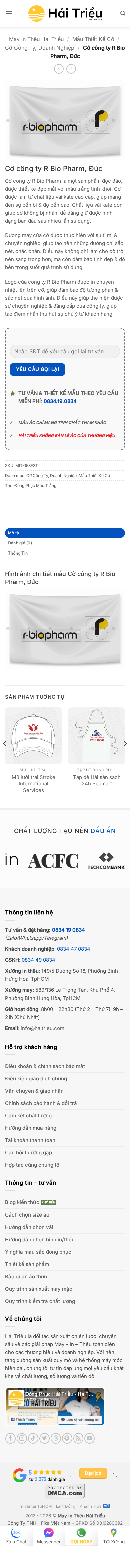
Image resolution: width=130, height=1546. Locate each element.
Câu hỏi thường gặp (28, 1152)
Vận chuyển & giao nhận (34, 1091)
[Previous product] (71, 69)
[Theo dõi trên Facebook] (10, 1438)
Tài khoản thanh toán (30, 1140)
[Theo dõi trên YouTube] (89, 1438)
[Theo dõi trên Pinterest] (67, 1438)
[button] (9, 13)
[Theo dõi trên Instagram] (22, 1438)
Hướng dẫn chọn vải (29, 1227)
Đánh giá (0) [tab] (20, 542)
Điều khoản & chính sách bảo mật (45, 1066)
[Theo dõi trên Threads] (56, 1438)
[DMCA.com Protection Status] (65, 1490)
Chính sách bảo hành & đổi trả (41, 1103)
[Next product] (59, 69)
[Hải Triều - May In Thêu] (65, 13)
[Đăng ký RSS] (78, 1438)
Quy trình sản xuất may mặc (38, 1289)
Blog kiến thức (22, 1202)
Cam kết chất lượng (28, 1115)
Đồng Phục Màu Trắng (35, 485)
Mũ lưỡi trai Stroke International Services (33, 783)
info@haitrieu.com (42, 1028)
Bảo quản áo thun (26, 1276)
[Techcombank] (65, 860)
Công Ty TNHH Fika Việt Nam (38, 1523)
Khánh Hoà (90, 1506)
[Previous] (5, 757)
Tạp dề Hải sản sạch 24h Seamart (97, 780)
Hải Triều (15, 1336)
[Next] (125, 757)
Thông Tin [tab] (18, 553)
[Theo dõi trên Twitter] (44, 1438)
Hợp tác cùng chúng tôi (33, 1165)
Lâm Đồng (66, 1506)
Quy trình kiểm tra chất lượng (40, 1301)
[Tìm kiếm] (122, 13)
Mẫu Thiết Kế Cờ (93, 39)
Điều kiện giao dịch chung (36, 1078)
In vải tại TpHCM (36, 1506)
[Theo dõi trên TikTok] (33, 1438)
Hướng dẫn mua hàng (30, 1128)
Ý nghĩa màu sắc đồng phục (38, 1252)
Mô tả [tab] (13, 532)
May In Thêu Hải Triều (36, 39)
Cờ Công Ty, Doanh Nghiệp (39, 47)
